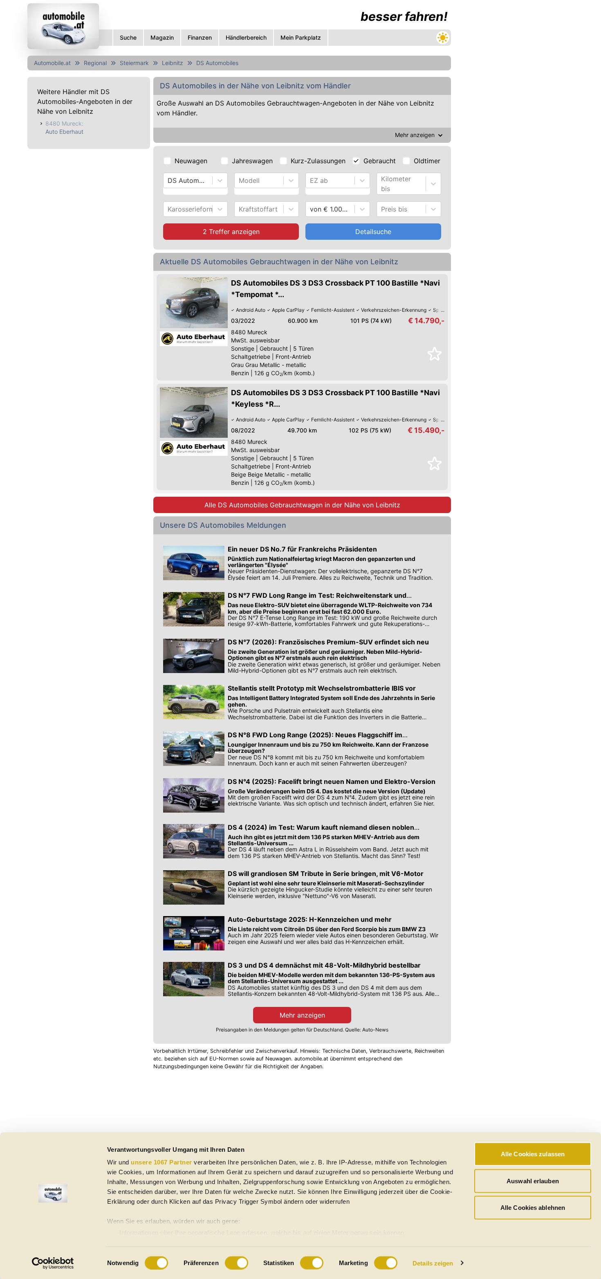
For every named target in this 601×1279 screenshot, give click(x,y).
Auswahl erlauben (533, 1180)
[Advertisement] (515, 122)
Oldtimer (427, 161)
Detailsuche (373, 231)
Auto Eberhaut (64, 131)
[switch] (236, 1262)
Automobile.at (52, 62)
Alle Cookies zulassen (533, 1154)
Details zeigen (433, 1262)
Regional (95, 62)
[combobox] (169, 180)
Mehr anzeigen (302, 1015)
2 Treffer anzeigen (231, 231)
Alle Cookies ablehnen (532, 1207)
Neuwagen (191, 161)
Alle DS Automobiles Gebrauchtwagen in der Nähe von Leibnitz (302, 505)
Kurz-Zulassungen (318, 161)
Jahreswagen (252, 161)
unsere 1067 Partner (161, 1162)
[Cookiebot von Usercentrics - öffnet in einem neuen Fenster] (53, 1263)
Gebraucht (379, 161)
